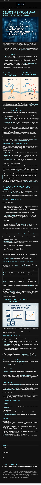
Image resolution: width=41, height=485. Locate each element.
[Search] (37, 10)
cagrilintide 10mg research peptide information (22, 140)
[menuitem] (5, 7)
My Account (4, 459)
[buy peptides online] (20, 4)
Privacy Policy (4, 454)
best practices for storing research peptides (30, 181)
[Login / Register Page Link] (9, 10)
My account (4, 447)
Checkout (3, 450)
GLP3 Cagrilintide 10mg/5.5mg (9, 258)
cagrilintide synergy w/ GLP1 (25, 354)
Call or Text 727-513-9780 (5, 0)
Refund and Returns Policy (6, 452)
